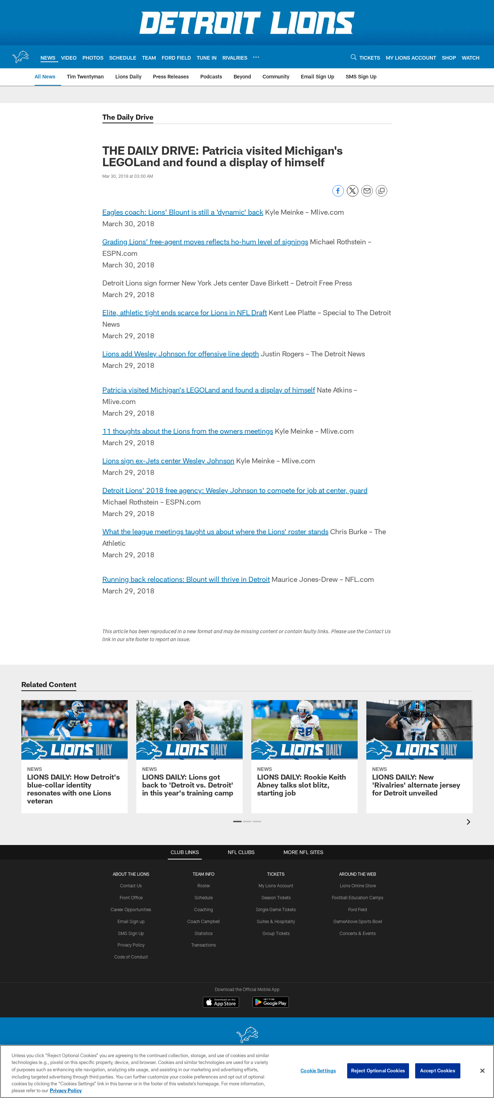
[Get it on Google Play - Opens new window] (270, 1006)
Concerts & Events (358, 933)
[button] (237, 821)
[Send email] (367, 195)
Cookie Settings (318, 1070)
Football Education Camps (357, 897)
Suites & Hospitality (276, 921)
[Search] (354, 57)
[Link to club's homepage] (20, 56)
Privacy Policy (131, 944)
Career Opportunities (131, 909)
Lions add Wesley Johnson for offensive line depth (180, 353)
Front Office (131, 897)
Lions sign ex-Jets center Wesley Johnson (168, 460)
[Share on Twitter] (352, 195)
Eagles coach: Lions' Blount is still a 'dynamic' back (182, 211)
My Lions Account (276, 885)
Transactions (203, 944)
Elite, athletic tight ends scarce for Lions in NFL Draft (184, 312)
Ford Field (357, 909)
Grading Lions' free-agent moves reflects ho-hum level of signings (205, 241)
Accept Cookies (437, 1070)
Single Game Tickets (276, 909)
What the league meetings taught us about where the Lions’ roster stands (215, 531)
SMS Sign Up (131, 933)
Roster (203, 885)
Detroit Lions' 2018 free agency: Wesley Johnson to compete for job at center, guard (234, 490)
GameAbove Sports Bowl (357, 921)
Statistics (204, 933)
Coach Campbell (203, 921)
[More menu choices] (256, 57)
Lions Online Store (358, 885)
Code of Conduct (131, 956)
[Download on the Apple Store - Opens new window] (220, 1003)
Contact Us (131, 885)
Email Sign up (131, 921)
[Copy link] (381, 191)
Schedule (204, 897)
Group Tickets (276, 933)
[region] (247, 1071)
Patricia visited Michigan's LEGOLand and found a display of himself (208, 389)
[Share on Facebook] (338, 195)
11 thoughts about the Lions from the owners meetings (187, 430)
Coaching (203, 909)
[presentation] (470, 823)
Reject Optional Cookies (378, 1070)
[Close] (482, 1071)
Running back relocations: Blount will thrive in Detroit (186, 579)
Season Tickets (276, 897)
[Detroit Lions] (247, 1035)
